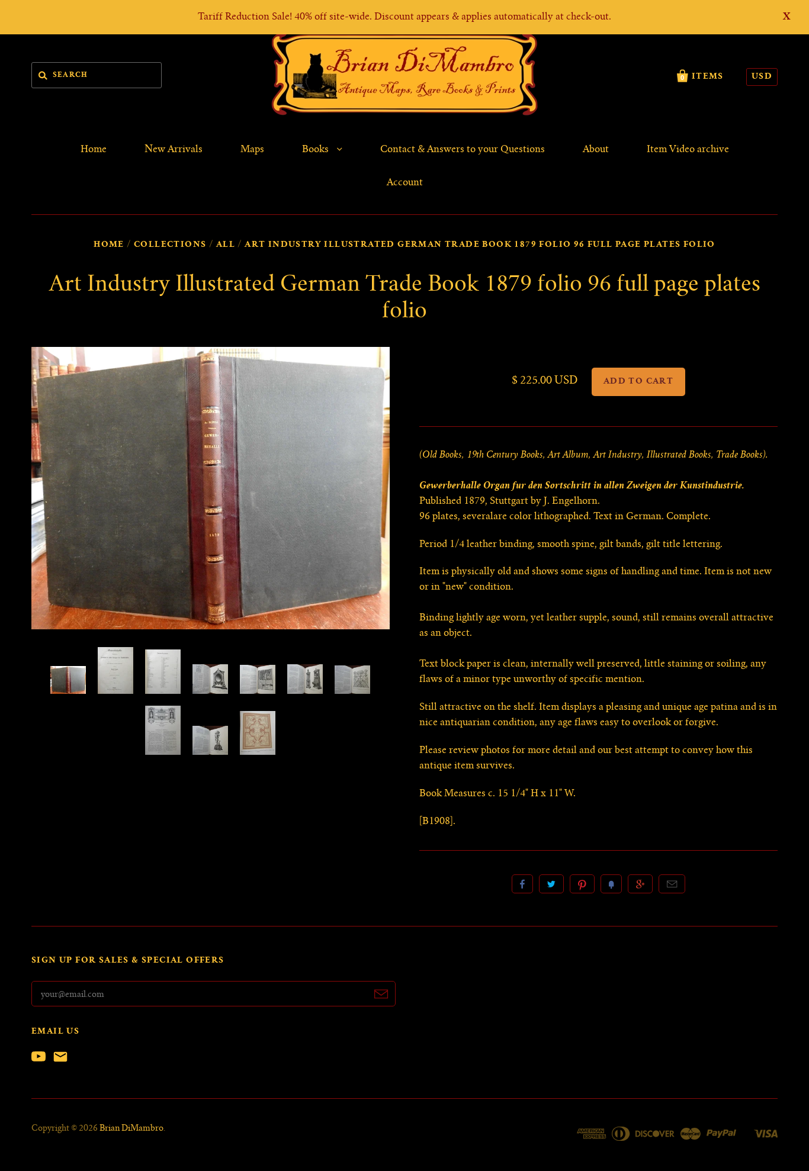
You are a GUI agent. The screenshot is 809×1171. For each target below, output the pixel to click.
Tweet (551, 883)
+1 (640, 883)
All (225, 245)
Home (94, 150)
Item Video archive (688, 150)
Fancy (611, 883)
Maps (252, 150)
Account (405, 183)
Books (316, 150)
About (596, 150)
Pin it (582, 883)
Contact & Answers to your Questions (462, 150)
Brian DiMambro (131, 1129)
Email (672, 883)
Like (522, 883)
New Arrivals (174, 150)
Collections (170, 245)
